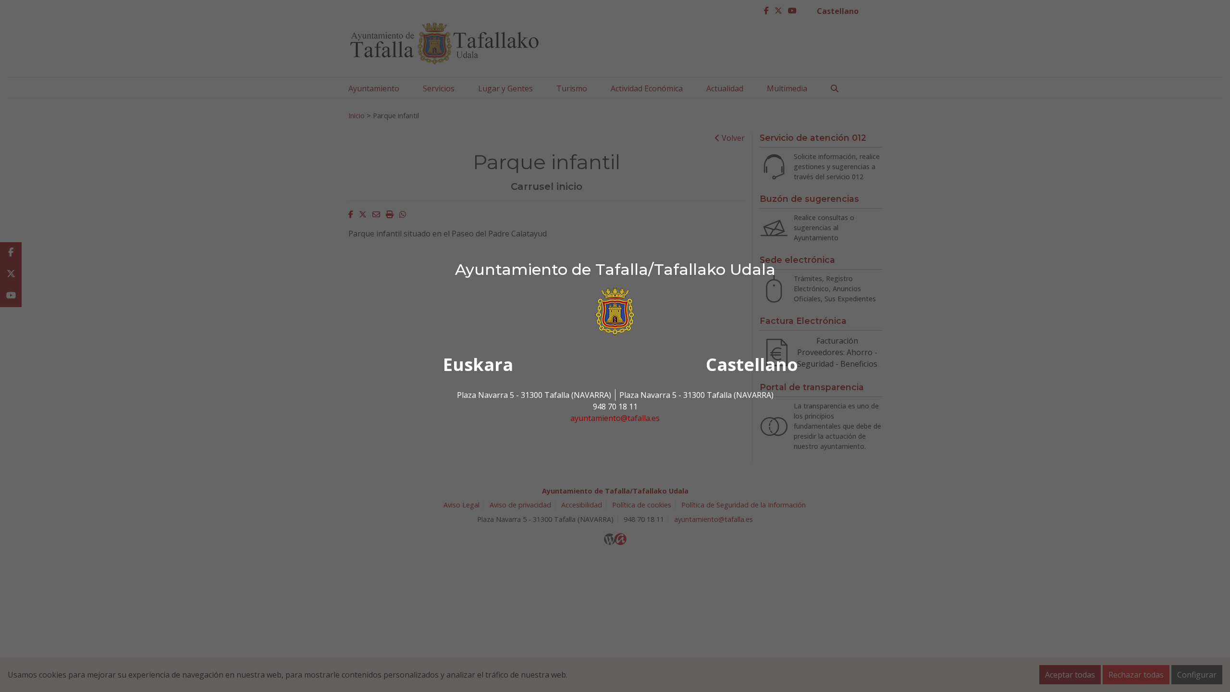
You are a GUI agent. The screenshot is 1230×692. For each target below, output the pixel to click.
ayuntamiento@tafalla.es (615, 418)
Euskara (478, 364)
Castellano (752, 364)
